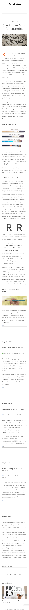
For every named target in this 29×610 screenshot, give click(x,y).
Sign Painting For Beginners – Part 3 (11, 601)
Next (24, 15)
